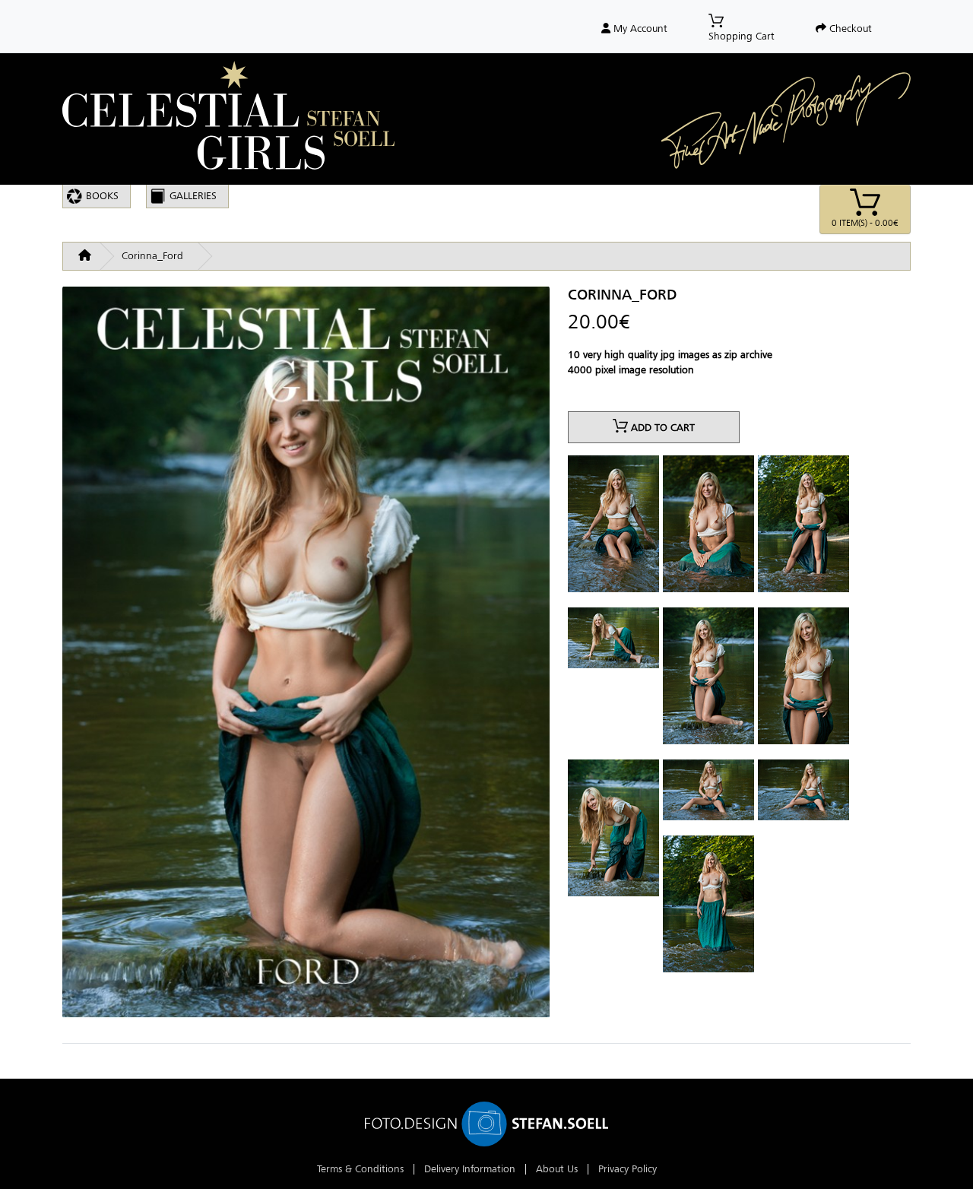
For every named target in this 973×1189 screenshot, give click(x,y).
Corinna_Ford (152, 255)
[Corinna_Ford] (306, 658)
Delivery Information (469, 1168)
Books (102, 195)
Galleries (193, 195)
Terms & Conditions (360, 1168)
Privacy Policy (627, 1168)
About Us (557, 1168)
